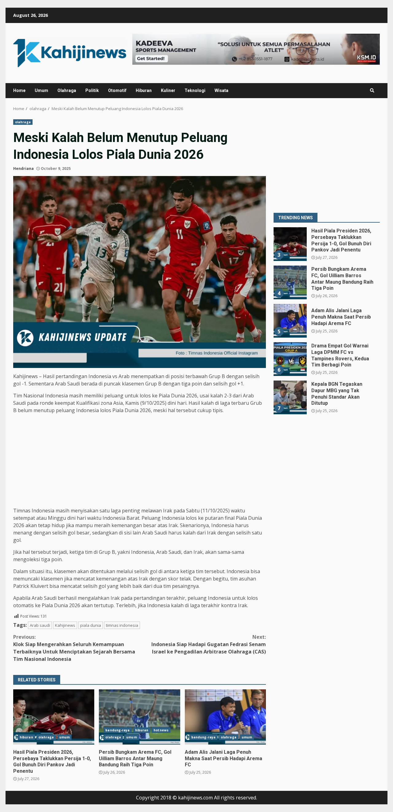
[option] (326, 246)
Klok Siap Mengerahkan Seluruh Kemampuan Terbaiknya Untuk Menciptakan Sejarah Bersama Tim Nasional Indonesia (74, 648)
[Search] (372, 90)
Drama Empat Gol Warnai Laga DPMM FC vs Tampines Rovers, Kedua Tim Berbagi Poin (290, 359)
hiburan (26, 737)
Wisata (221, 90)
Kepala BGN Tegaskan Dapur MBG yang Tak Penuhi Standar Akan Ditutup (290, 397)
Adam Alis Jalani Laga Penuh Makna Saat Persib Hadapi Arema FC (225, 717)
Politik (92, 90)
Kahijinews (65, 625)
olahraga (23, 122)
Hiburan (144, 90)
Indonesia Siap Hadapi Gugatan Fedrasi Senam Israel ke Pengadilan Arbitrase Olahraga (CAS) (208, 644)
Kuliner (168, 90)
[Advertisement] (139, 461)
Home (19, 90)
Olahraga (66, 90)
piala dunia (90, 625)
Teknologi (195, 90)
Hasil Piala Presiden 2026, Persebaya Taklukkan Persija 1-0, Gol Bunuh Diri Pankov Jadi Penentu (53, 717)
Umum (41, 90)
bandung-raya (117, 730)
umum (64, 737)
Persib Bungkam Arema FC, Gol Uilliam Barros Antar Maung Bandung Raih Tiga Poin (139, 717)
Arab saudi (40, 625)
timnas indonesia (122, 625)
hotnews (161, 730)
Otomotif (117, 90)
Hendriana (23, 168)
